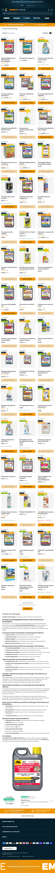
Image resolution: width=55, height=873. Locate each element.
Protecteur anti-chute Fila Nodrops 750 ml (45, 59)
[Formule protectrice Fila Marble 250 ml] (46, 394)
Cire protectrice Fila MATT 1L (26, 305)
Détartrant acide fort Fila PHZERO (8, 551)
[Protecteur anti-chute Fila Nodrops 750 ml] (46, 47)
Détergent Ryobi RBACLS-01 (27, 512)
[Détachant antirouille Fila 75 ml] (46, 327)
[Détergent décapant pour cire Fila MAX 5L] (9, 360)
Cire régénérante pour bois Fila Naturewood (45, 512)
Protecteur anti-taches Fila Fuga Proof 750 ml (27, 339)
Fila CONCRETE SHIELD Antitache (25, 477)
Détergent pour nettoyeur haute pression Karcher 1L (26, 268)
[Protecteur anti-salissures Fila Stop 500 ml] (9, 327)
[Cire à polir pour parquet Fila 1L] (27, 539)
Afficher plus (27, 608)
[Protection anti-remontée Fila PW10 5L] (27, 360)
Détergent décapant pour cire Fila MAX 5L (8, 372)
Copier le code (30, 5)
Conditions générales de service (13, 856)
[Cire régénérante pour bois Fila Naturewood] (46, 500)
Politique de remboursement (28, 856)
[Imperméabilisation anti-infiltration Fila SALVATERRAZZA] (9, 47)
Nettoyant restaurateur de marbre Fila (9, 163)
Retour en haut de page (27, 816)
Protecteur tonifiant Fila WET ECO (26, 94)
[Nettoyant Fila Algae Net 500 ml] (9, 394)
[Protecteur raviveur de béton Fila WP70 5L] (46, 428)
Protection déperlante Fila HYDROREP (45, 94)
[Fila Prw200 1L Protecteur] (9, 465)
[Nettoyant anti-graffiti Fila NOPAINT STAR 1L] (9, 117)
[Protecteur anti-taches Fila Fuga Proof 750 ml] (27, 327)
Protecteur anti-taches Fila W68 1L (9, 268)
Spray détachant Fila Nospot (44, 197)
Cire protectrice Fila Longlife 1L (7, 232)
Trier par (4, 33)
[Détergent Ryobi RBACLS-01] (27, 500)
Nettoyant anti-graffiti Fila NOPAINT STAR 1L (9, 129)
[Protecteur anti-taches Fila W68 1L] (9, 256)
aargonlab (10, 854)
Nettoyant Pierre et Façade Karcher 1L (27, 232)
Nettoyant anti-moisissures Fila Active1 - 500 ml (26, 130)
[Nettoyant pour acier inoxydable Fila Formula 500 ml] (27, 428)
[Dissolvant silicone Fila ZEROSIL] (9, 574)
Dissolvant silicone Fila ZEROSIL (7, 586)
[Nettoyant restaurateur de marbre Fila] (9, 151)
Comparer (45, 33)
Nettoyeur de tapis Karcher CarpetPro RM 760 (46, 586)
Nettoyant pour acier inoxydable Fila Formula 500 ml (26, 441)
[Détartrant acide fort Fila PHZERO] (9, 539)
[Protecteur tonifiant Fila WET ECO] (27, 82)
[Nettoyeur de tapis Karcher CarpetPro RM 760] (46, 574)
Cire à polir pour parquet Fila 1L (26, 551)
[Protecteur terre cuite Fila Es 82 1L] (46, 293)
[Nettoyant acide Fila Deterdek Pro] (9, 82)
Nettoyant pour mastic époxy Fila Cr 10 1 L (44, 372)
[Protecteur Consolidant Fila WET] (46, 539)
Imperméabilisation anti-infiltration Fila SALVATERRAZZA (8, 59)
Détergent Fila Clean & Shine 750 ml (7, 440)
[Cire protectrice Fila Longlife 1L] (9, 220)
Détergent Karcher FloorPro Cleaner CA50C (9, 512)
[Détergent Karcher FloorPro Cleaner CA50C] (9, 500)
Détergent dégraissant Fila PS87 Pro (27, 163)
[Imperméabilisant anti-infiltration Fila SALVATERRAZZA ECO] (46, 465)
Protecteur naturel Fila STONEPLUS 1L (26, 197)
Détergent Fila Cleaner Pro (27, 58)
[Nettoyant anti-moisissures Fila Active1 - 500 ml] (27, 117)
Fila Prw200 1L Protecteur (8, 476)
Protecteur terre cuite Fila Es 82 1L (45, 305)
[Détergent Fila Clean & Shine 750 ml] (9, 428)
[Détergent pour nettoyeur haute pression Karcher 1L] (27, 256)
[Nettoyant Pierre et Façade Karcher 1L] (27, 220)
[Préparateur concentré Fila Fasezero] (46, 220)
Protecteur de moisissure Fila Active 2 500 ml (45, 268)
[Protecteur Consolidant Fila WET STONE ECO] (46, 117)
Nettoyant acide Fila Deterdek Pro (7, 94)
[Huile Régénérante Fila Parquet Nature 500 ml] (46, 151)
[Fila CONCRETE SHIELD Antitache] (27, 465)
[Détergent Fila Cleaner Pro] (27, 47)
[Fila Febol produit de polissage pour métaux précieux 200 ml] (27, 574)
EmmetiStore (8, 852)
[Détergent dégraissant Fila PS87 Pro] (27, 151)
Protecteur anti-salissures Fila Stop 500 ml (9, 339)
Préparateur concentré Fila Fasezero (46, 232)
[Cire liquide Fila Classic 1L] (27, 394)
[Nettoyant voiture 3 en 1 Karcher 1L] (9, 185)
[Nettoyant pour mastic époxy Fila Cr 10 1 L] (46, 360)
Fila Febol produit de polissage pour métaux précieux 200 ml (26, 587)
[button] (51, 9)
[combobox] (27, 13)
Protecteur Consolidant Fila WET (46, 551)
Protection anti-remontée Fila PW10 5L (26, 372)
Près (3, 856)
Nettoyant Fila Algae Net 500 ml (8, 406)
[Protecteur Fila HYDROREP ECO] (9, 293)
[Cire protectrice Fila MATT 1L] (27, 293)
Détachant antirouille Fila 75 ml (45, 339)
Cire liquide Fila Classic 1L (26, 405)
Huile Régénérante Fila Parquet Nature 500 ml (44, 163)
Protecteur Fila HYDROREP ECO (8, 305)
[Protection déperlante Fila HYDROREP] (46, 82)
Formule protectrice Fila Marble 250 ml (45, 406)
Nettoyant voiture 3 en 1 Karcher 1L (8, 197)
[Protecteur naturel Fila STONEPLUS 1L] (27, 185)
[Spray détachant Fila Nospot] (46, 185)
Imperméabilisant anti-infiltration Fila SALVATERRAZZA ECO (44, 478)
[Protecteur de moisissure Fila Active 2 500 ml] (46, 256)
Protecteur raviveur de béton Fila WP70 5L (44, 440)
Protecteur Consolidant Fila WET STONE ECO (46, 129)
